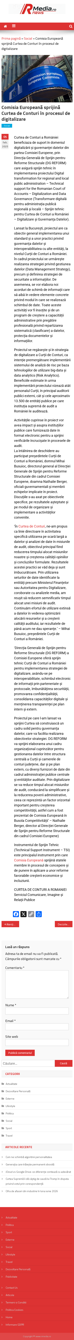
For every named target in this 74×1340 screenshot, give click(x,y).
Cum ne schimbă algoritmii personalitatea (29, 1157)
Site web (11, 1036)
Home (9, 1317)
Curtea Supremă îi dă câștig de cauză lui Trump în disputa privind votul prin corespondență (37, 1181)
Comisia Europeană (28, 860)
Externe (10, 1099)
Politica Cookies (14, 1310)
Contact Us (12, 1288)
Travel (9, 1135)
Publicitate (11, 1277)
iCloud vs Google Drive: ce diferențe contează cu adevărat (38, 1172)
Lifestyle (10, 1106)
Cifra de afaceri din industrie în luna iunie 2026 (32, 1191)
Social (28, 38)
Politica (10, 1113)
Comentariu (14, 967)
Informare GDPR (15, 1325)
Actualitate (11, 1084)
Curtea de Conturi (31, 526)
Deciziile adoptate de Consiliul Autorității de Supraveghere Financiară (65, 924)
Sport (9, 1128)
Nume (10, 1005)
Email (10, 1020)
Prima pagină (11, 38)
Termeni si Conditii (16, 1302)
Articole (10, 1295)
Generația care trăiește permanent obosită (30, 1164)
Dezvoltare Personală (18, 1091)
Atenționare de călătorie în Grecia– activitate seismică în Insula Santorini (12, 924)
